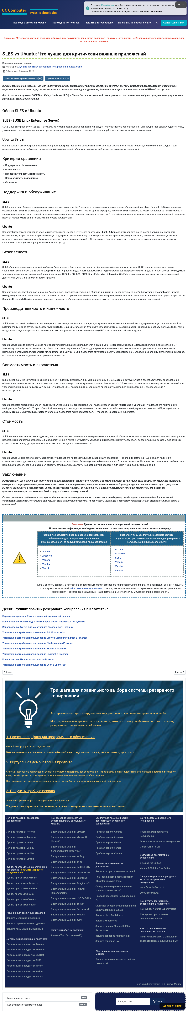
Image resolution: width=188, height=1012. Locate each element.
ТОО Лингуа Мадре (171, 984)
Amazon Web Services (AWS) (66, 935)
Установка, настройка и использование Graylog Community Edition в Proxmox (44, 637)
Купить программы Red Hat (21, 888)
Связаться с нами (173, 22)
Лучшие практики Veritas (20, 853)
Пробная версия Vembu (108, 847)
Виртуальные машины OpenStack (69, 878)
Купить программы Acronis (21, 877)
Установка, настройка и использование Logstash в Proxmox (35, 654)
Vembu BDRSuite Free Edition (155, 868)
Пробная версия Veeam (108, 842)
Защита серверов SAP (107, 941)
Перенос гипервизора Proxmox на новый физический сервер (36, 616)
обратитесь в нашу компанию (86, 588)
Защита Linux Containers (108, 915)
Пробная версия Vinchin (108, 853)
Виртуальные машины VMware (68, 831)
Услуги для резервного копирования (160, 841)
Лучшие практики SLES (58, 78)
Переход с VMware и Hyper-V (30, 22)
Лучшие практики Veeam (20, 842)
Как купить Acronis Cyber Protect (158, 909)
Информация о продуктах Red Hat (25, 955)
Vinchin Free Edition (150, 863)
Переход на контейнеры (66, 22)
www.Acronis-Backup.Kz (153, 887)
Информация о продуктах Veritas (24, 971)
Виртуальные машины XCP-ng (67, 856)
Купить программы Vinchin (21, 904)
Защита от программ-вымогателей (115, 871)
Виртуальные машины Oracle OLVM (70, 872)
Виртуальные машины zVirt (66, 920)
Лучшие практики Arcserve (21, 837)
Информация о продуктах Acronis (25, 944)
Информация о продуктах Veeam (24, 965)
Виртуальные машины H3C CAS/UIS (71, 898)
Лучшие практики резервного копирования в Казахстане (50, 66)
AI (157, 22)
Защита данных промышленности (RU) (23, 78)
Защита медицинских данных (23, 918)
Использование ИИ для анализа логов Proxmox (28, 659)
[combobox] (133, 1001)
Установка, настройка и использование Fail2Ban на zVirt (33, 632)
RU (180, 4)
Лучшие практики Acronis (20, 831)
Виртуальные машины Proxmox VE (70, 909)
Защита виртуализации (99, 22)
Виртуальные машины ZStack (67, 903)
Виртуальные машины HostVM (68, 914)
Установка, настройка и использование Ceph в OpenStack (34, 664)
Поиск (158, 1001)
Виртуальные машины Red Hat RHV (70, 867)
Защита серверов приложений (112, 935)
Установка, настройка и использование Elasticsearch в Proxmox (37, 643)
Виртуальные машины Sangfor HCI (70, 883)
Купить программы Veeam (21, 899)
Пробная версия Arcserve (109, 837)
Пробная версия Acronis (108, 831)
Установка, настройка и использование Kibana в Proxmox (34, 648)
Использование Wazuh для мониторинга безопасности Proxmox (37, 627)
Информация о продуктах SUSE (23, 960)
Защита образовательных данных (25, 923)
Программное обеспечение (134, 22)
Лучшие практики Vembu (20, 847)
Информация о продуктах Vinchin (24, 976)
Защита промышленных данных (24, 928)
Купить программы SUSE (20, 894)
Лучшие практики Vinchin (20, 858)
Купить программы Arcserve (22, 883)
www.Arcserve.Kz (149, 892)
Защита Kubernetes (106, 920)
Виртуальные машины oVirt (66, 861)
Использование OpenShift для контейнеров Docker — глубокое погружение (43, 621)
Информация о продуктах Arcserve (25, 949)
